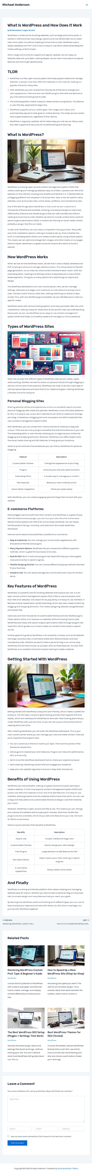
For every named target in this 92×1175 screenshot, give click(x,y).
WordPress (12, 978)
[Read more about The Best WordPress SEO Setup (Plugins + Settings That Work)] (26, 1018)
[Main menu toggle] (87, 5)
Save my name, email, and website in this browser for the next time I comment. (41, 1136)
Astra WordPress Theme (68, 1168)
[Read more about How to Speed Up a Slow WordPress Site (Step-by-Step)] (66, 955)
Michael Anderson (15, 5)
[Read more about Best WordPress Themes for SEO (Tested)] (66, 1018)
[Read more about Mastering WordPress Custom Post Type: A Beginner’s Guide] (26, 955)
